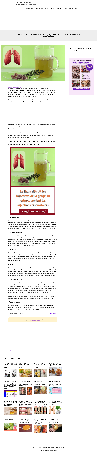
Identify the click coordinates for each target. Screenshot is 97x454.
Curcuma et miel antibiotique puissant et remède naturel (25, 421)
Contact (38, 447)
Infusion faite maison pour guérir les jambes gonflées (55, 403)
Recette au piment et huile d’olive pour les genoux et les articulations (40, 421)
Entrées (47, 8)
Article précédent (6, 350)
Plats (65, 8)
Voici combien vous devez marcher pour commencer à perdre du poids (55, 383)
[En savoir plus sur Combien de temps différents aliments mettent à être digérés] (40, 409)
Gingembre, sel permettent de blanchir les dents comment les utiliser (25, 403)
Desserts (53, 8)
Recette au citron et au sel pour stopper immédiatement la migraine (39, 365)
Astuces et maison (39, 8)
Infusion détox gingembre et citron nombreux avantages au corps (25, 365)
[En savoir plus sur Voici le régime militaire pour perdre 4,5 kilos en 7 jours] (40, 389)
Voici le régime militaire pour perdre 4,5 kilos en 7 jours (40, 383)
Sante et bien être (73, 8)
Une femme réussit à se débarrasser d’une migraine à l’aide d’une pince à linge (25, 383)
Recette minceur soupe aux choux (9, 420)
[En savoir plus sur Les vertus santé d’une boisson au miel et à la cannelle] (55, 371)
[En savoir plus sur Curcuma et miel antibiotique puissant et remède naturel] (25, 427)
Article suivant (60, 350)
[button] (79, 8)
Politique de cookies (60, 447)
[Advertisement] (48, 20)
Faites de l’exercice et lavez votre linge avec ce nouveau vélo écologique (10, 365)
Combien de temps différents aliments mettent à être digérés (40, 403)
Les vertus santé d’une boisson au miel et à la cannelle (55, 365)
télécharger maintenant (36, 320)
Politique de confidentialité (48, 447)
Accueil (34, 447)
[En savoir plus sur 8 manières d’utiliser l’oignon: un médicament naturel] (55, 427)
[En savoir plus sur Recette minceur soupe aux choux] (10, 426)
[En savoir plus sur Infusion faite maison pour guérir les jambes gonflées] (55, 409)
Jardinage (59, 8)
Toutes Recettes (23, 2)
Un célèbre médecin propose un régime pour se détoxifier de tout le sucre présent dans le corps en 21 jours (10, 385)
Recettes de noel (29, 8)
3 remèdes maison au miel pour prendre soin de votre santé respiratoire (10, 403)
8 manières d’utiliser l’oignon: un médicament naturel (54, 421)
